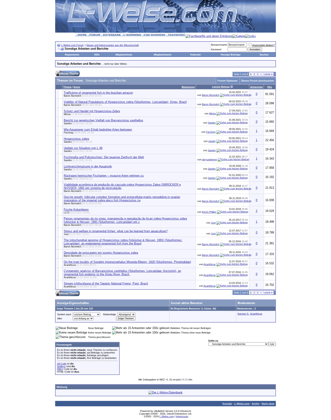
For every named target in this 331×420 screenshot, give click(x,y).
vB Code (61, 363)
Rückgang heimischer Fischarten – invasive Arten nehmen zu (104, 175)
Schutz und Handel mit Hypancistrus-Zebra (92, 111)
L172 (77, 212)
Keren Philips (209, 212)
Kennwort (216, 49)
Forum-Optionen (228, 80)
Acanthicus (80, 265)
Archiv (255, 403)
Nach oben (268, 403)
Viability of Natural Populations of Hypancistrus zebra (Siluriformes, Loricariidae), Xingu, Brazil (125, 102)
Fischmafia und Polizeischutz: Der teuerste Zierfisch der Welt (104, 157)
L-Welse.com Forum (72, 45)
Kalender (195, 54)
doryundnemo (209, 159)
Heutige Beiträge (230, 54)
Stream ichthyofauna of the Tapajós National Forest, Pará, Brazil (106, 283)
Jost (213, 222)
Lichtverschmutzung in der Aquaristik (88, 166)
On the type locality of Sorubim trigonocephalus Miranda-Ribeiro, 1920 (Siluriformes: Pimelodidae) (127, 262)
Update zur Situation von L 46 (83, 148)
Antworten (256, 87)
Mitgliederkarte (162, 54)
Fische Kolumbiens (76, 209)
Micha (77, 114)
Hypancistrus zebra (76, 138)
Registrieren (72, 54)
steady (212, 141)
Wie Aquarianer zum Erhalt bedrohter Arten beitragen (98, 129)
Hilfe (97, 54)
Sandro (78, 123)
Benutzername (219, 44)
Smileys (61, 366)
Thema (67, 87)
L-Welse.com (241, 403)
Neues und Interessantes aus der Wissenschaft (112, 45)
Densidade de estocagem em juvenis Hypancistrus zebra (101, 252)
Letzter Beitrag (221, 86)
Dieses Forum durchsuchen (257, 80)
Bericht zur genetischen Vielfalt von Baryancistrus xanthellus (103, 120)
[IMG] (60, 369)
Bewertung (188, 87)
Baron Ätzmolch (83, 95)
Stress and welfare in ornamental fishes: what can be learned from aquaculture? (116, 231)
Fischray (79, 132)
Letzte (268, 74)
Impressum (182, 416)
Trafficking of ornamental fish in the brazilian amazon (98, 92)
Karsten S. (243, 313)
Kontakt (227, 403)
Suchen (264, 54)
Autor (76, 87)
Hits (269, 87)
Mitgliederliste (124, 54)
